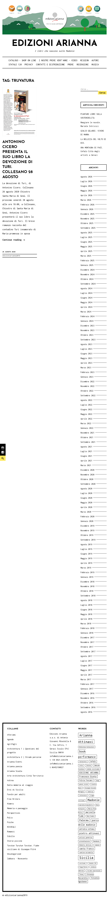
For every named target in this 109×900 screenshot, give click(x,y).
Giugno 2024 (86, 298)
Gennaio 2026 (87, 209)
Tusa (81, 874)
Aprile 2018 (86, 619)
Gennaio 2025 (87, 265)
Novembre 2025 (87, 218)
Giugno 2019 (86, 554)
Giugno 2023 (86, 353)
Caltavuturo (83, 761)
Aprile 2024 (86, 307)
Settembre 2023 (88, 339)
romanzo (97, 845)
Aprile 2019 (86, 563)
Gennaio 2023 (87, 377)
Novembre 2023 (87, 330)
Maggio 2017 (86, 670)
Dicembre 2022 (87, 381)
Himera (10, 804)
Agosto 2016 (86, 712)
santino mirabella (86, 852)
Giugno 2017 (86, 665)
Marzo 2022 (86, 423)
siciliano (82, 863)
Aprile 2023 (86, 363)
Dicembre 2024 (87, 270)
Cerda (81, 765)
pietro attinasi (89, 833)
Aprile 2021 (86, 461)
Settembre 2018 (88, 596)
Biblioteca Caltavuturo (86, 747)
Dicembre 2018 (87, 582)
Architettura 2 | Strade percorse (24, 757)
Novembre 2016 (87, 698)
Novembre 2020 (87, 474)
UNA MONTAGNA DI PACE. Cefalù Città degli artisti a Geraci (92, 151)
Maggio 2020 (86, 502)
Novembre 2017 (87, 642)
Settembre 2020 (88, 484)
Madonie (94, 800)
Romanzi (11, 831)
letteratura (83, 795)
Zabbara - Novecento (17, 858)
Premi (71, 64)
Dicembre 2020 (87, 470)
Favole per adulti (16, 794)
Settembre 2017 (88, 651)
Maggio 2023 (86, 358)
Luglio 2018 (86, 605)
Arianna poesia (14, 766)
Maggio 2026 (86, 191)
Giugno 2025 (86, 242)
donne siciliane (93, 769)
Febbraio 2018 (87, 628)
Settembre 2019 (88, 540)
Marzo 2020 (86, 512)
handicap (90, 791)
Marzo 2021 (86, 465)
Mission (84, 60)
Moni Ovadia (90, 816)
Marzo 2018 (86, 623)
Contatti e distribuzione (50, 64)
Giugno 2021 (86, 456)
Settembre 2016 (88, 707)
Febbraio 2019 (87, 572)
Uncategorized (14, 854)
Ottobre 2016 (87, 703)
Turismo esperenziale (93, 870)
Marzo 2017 (86, 679)
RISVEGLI (11, 827)
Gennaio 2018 (87, 633)
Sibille (11, 836)
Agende (10, 739)
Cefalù (93, 761)
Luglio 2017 (86, 661)
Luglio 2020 (86, 493)
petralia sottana (86, 829)
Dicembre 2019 (87, 526)
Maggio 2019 (86, 558)
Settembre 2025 (88, 228)
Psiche (10, 822)
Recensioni (83, 64)
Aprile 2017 (86, 675)
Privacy (29, 64)
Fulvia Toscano (85, 780)
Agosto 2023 (86, 344)
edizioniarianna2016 (11, 256)
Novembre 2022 (87, 386)
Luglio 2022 (86, 405)
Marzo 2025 (86, 256)
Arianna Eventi (14, 762)
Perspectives (13, 813)
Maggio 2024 (86, 302)
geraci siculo (83, 784)
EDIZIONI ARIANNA (88, 772)
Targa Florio (83, 867)
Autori (95, 60)
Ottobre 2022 (87, 391)
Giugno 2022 (86, 409)
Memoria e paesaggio (17, 808)
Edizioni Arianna (54, 43)
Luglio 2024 (86, 293)
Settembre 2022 (88, 395)
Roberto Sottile (85, 845)
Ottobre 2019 (87, 535)
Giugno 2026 (86, 186)
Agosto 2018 (86, 600)
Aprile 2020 (86, 507)
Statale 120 (15, 64)
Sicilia (86, 858)
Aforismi (11, 735)
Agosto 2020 (86, 488)
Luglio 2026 (86, 181)
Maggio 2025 (86, 246)
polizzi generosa (85, 837)
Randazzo (96, 841)
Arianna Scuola (14, 771)
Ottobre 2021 (87, 437)
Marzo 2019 (86, 568)
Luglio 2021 (86, 451)
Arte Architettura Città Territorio (25, 776)
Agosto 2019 (86, 544)
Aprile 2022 (86, 419)
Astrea (10, 780)
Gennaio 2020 (87, 521)
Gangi (97, 780)
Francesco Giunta (87, 776)
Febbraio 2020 (87, 516)
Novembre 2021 (87, 433)
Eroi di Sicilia (15, 790)
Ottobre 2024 (87, 279)
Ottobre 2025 (87, 223)
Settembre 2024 (88, 284)
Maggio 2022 (86, 414)
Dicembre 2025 (87, 214)
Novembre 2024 (87, 274)
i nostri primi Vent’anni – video (58, 60)
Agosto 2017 (86, 656)
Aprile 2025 (86, 251)
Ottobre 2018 (87, 591)
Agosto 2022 (86, 400)
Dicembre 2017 (87, 637)
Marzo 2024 (86, 312)
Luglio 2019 (86, 549)
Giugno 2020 (86, 498)
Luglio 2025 (86, 237)
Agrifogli (12, 744)
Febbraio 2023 (87, 372)
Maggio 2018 (86, 614)
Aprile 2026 (86, 195)
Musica (95, 64)
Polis (9, 817)
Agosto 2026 (86, 177)
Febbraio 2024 (87, 316)
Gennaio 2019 (87, 577)
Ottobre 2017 (87, 647)
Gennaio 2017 (87, 689)
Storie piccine (14, 841)
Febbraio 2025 (87, 260)
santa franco (86, 848)
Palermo (84, 820)
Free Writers (13, 799)
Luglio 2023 (86, 349)
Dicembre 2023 (87, 326)
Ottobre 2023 (87, 335)
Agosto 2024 (86, 288)
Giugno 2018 (86, 609)
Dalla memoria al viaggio (20, 785)
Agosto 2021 (86, 447)
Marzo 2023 (86, 367)
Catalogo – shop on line (22, 60)
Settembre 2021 (88, 442)
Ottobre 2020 (87, 479)
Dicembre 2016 (87, 693)
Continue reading (13, 240)
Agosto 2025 (86, 232)
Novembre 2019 (87, 530)
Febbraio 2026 (87, 204)
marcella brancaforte (86, 805)
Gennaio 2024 (87, 321)
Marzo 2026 (86, 200)
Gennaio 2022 (87, 428)
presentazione (84, 841)
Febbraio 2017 (87, 684)
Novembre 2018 (87, 586)
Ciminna (88, 765)
